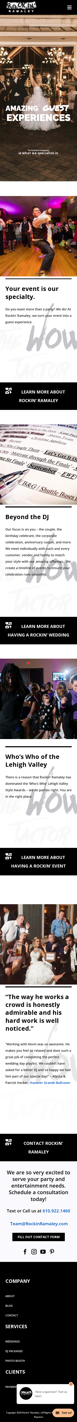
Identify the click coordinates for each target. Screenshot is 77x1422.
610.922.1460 (56, 1211)
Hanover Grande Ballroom (50, 1083)
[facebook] (25, 1251)
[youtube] (43, 1251)
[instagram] (34, 1251)
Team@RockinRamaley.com (39, 1224)
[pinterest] (52, 1251)
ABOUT (10, 1296)
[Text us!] (63, 1414)
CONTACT (11, 1315)
